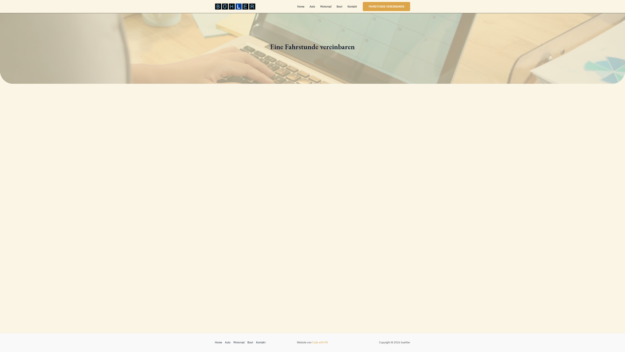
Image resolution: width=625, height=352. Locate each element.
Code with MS (320, 342)
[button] (386, 6)
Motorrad (325, 6)
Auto (312, 6)
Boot (339, 6)
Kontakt (352, 6)
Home (300, 6)
